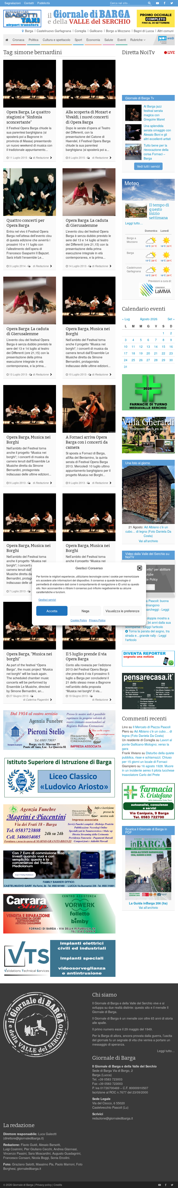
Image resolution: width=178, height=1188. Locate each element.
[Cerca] (149, 2)
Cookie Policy (79, 620)
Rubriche (136, 40)
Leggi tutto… (134, 223)
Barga (29, 31)
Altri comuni (165, 31)
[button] (139, 568)
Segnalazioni (13, 3)
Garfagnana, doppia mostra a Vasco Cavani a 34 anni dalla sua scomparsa (148, 622)
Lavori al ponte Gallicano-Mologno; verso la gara (147, 744)
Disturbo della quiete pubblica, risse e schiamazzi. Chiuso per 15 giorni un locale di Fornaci (148, 757)
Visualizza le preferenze (122, 611)
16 (171, 346)
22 (163, 353)
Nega (85, 611)
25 (133, 360)
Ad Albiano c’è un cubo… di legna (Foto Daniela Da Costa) (148, 531)
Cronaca (18, 40)
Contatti (29, 3)
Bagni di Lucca (144, 31)
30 (171, 360)
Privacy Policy (97, 620)
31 (125, 366)
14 (156, 346)
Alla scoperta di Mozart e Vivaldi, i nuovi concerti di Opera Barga (88, 117)
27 (148, 360)
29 (163, 360)
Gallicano (96, 31)
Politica (33, 40)
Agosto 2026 (148, 319)
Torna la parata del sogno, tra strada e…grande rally (147, 633)
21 (156, 353)
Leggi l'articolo (153, 627)
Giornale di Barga (23, 1184)
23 (171, 353)
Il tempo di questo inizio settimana (159, 211)
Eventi (121, 40)
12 (141, 346)
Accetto (148, 587)
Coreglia (80, 31)
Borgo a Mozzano (118, 31)
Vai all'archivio (148, 541)
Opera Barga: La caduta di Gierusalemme (87, 223)
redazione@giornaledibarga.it (112, 1118)
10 (125, 346)
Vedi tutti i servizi (148, 166)
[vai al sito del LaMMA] (155, 289)
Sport (78, 40)
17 (125, 353)
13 (148, 346)
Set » (171, 319)
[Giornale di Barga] (89, 17)
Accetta (51, 611)
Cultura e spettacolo (56, 40)
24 (125, 360)
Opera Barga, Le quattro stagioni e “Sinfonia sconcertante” (28, 117)
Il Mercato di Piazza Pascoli (151, 727)
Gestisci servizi (47, 600)
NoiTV (166, 39)
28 (156, 360)
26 (141, 360)
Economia (93, 40)
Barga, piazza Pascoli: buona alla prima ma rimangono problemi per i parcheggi (147, 605)
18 (133, 353)
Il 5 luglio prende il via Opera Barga (86, 656)
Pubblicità (43, 3)
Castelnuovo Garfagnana (54, 31)
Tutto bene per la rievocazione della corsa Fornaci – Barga (156, 151)
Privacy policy (43, 1184)
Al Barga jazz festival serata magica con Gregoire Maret (154, 112)
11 (133, 346)
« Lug (126, 319)
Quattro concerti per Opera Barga (25, 223)
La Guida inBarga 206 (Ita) (148, 903)
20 (148, 353)
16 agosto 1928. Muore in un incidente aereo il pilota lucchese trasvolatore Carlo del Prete (148, 770)
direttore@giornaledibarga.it (23, 1138)
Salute (108, 40)
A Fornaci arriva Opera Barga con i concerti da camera (87, 442)
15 (163, 346)
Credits (58, 1184)
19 (141, 353)
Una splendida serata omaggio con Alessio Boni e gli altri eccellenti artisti (157, 132)
